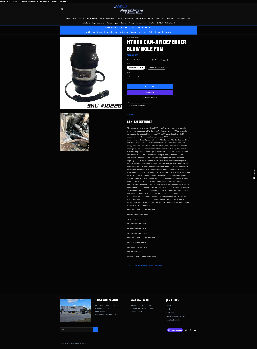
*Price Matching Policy (173, 320)
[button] (62, 9)
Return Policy (170, 313)
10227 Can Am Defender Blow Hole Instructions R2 (146, 266)
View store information (136, 109)
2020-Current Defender (156, 68)
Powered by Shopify (80, 343)
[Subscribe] (95, 329)
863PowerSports (69, 343)
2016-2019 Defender (136, 68)
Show (254, 174)
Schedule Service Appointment (176, 316)
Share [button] (131, 114)
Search (168, 309)
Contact (168, 305)
